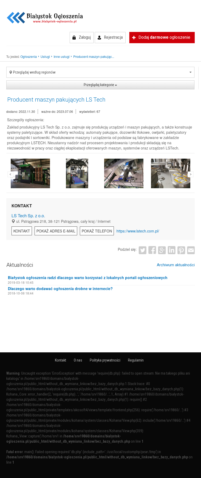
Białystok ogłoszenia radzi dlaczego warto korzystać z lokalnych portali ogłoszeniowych (88, 277)
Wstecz (10, 174)
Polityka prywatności (105, 360)
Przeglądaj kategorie (99, 85)
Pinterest (181, 250)
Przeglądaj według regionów (33, 72)
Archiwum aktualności (176, 265)
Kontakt (21, 231)
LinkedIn (171, 250)
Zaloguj (85, 37)
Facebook (152, 250)
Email (191, 250)
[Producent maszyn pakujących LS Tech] (30, 173)
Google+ (162, 250)
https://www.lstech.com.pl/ (137, 231)
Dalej (190, 174)
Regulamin (136, 360)
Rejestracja (113, 37)
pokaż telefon (97, 231)
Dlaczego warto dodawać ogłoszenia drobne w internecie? (60, 288)
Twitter (142, 250)
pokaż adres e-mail (55, 231)
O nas (78, 360)
